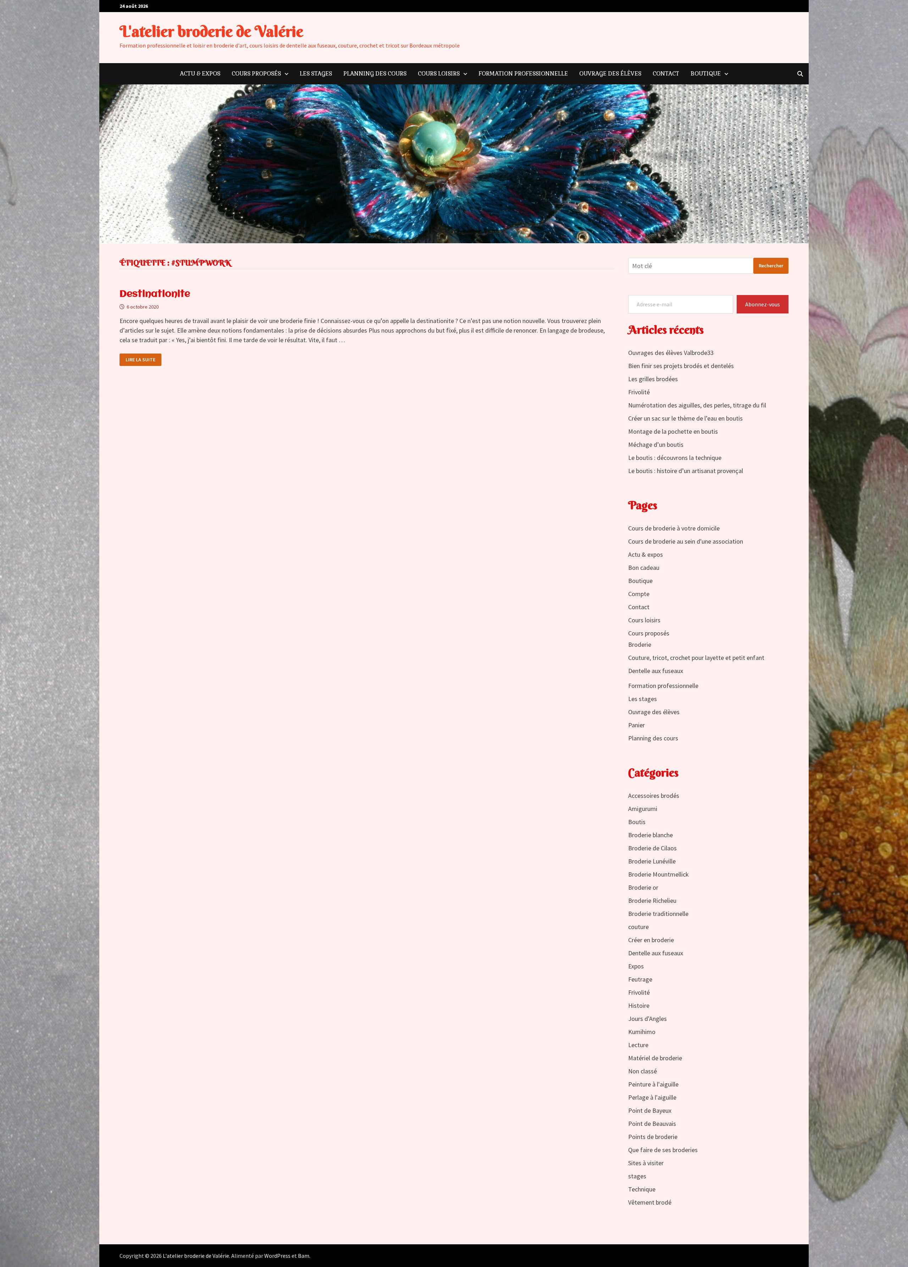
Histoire (638, 1005)
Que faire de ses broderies (663, 1150)
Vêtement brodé (649, 1202)
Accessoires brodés (653, 795)
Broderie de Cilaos (652, 848)
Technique (641, 1189)
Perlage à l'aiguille (652, 1097)
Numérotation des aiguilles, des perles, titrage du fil (697, 405)
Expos (636, 966)
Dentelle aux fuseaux (655, 671)
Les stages (316, 73)
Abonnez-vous (762, 304)
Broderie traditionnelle (658, 914)
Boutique (706, 73)
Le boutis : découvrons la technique (674, 458)
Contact (666, 73)
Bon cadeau (643, 567)
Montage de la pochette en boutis (673, 431)
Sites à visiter (646, 1163)
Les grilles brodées (653, 379)
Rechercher (771, 265)
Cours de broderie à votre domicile (674, 528)
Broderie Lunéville (652, 861)
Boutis (637, 822)
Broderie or (643, 887)
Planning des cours (374, 73)
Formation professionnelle (523, 73)
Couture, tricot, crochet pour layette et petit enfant (696, 658)
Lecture (638, 1045)
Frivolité (639, 392)
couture (638, 927)
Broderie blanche (650, 835)
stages (637, 1176)
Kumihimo (641, 1032)
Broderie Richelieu (652, 900)
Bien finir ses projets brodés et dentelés (681, 366)
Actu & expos (200, 73)
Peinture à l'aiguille (653, 1084)
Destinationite (155, 294)
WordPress (277, 1255)
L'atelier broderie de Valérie (211, 31)
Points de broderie (652, 1137)
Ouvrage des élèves (610, 73)
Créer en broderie (651, 940)
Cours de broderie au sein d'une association (685, 541)
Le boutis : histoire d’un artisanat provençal (685, 471)
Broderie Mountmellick (658, 874)
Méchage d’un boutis (655, 444)
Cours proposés (256, 73)
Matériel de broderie (655, 1058)
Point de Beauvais (652, 1123)
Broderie (639, 644)
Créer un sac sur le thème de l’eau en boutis (685, 418)
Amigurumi (642, 809)
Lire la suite (143, 358)
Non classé (642, 1071)
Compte (638, 594)
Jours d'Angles (647, 1019)
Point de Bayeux (649, 1110)
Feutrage (640, 979)
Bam (303, 1255)
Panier (636, 725)
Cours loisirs (439, 73)
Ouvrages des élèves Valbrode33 (671, 353)
